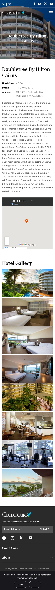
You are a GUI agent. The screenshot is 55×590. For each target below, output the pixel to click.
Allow (20, 584)
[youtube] (51, 3)
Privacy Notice (11, 569)
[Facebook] (34, 3)
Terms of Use (43, 569)
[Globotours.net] (16, 514)
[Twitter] (45, 3)
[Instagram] (39, 3)
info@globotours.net (10, 4)
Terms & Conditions (27, 569)
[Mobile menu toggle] (51, 13)
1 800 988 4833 (4, 4)
